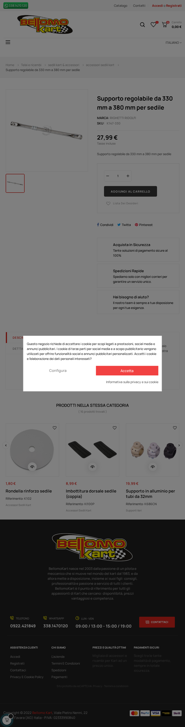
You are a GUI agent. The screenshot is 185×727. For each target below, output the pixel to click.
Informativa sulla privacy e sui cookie (132, 382)
